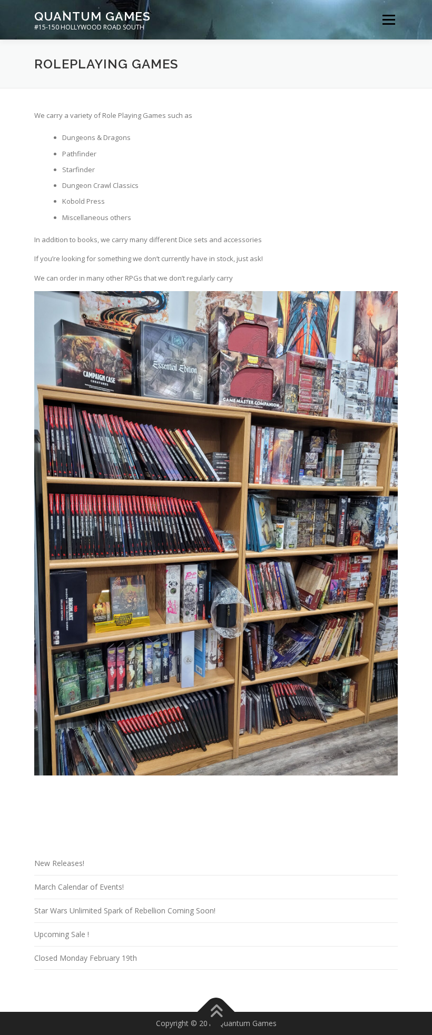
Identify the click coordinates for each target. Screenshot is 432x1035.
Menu (388, 19)
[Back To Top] (216, 1012)
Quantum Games (92, 16)
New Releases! (59, 863)
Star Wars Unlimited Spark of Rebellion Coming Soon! (124, 910)
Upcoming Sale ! (61, 934)
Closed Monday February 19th (85, 958)
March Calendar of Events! (79, 887)
